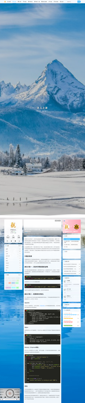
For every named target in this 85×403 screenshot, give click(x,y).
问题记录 (14, 280)
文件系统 (17, 278)
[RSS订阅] (19, 241)
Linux (17, 282)
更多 (19, 245)
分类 (20, 1)
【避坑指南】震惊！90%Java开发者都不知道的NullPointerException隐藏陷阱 (70, 271)
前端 (56, 220)
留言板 (56, 1)
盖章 (10, 282)
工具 (7, 282)
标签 (25, 1)
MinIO (9, 278)
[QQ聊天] (11, 241)
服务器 (13, 282)
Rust (7, 280)
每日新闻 (45, 1)
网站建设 (13, 287)
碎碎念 (31, 1)
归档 (15, 1)
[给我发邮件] (15, 241)
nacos (7, 285)
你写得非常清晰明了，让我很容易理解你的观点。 (71, 285)
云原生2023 (8, 287)
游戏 (14, 285)
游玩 (18, 280)
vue (59, 220)
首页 (10, 1)
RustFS (13, 278)
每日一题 (38, 1)
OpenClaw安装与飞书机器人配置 (70, 264)
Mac (10, 280)
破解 (17, 287)
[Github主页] (7, 241)
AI (6, 278)
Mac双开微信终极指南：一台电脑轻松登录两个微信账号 (70, 268)
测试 (65, 299)
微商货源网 (17, 394)
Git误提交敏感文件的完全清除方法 (70, 273)
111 (64, 292)
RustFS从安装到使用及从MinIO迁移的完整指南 (70, 266)
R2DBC (11, 285)
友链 (51, 1)
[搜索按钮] (79, 2)
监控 (62, 1)
